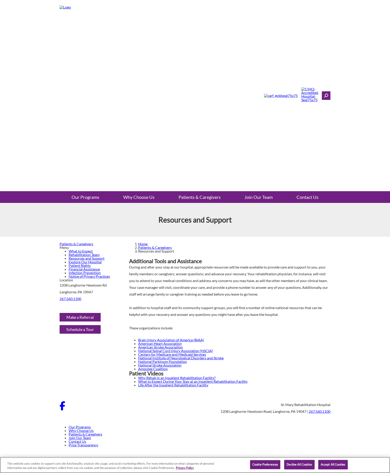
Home (143, 244)
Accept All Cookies (333, 464)
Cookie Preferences (265, 464)
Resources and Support (86, 258)
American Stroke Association (160, 347)
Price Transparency (83, 445)
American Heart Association (160, 343)
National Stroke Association (159, 365)
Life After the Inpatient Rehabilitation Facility (173, 385)
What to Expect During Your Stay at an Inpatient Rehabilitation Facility (193, 381)
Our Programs (85, 197)
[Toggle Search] (326, 95)
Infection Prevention (85, 273)
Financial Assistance (84, 269)
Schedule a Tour (80, 329)
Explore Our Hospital (85, 262)
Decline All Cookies (299, 464)
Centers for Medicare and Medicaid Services (172, 354)
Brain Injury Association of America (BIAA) (171, 340)
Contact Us (307, 197)
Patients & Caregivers (200, 197)
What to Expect (81, 251)
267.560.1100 (70, 298)
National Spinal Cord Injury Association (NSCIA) (175, 351)
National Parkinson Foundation (162, 361)
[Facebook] (62, 409)
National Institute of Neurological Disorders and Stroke (181, 358)
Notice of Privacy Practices (89, 276)
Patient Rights (80, 265)
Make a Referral (80, 317)
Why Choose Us (139, 197)
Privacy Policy (185, 468)
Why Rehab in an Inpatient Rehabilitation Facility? (177, 378)
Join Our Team (258, 197)
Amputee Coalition (153, 369)
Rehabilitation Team (84, 255)
